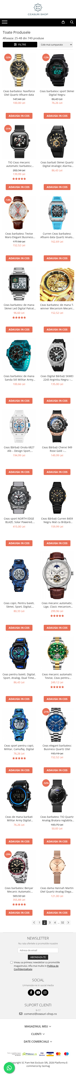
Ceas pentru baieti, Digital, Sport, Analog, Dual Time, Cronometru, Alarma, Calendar (19, 676)
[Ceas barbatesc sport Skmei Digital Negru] (57, 70)
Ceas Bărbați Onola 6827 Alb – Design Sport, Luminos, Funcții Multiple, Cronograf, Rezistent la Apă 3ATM (19, 449)
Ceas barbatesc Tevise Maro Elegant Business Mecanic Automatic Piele (19, 235)
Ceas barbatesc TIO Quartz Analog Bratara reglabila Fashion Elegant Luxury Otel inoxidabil (57, 818)
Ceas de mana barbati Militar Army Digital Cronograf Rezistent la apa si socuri (19, 818)
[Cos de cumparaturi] (63, 22)
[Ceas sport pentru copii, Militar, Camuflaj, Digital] (19, 725)
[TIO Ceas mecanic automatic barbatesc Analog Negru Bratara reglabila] (19, 141)
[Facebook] (31, 992)
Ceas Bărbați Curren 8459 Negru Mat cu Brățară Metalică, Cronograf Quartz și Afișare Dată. (57, 520)
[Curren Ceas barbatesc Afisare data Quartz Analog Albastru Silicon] (57, 213)
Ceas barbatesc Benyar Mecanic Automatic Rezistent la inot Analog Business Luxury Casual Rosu (19, 889)
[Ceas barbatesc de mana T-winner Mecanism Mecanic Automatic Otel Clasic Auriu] (57, 284)
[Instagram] (45, 992)
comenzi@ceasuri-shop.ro (40, 1014)
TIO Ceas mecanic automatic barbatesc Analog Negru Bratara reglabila (19, 164)
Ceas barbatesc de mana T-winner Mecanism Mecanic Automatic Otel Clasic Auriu (57, 306)
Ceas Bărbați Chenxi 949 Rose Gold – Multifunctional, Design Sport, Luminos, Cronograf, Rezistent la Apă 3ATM (57, 449)
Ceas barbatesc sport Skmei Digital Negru (57, 92)
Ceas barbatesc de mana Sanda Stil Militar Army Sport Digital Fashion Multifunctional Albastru (19, 377)
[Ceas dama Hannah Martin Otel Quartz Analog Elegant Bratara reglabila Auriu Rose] (57, 867)
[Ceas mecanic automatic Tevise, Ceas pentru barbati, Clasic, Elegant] (57, 653)
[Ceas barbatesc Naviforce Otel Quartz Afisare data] (19, 70)
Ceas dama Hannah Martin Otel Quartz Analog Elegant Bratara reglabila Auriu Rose (57, 889)
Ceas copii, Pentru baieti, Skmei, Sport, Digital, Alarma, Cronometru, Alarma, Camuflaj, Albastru (19, 604)
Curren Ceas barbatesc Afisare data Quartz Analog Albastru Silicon (57, 235)
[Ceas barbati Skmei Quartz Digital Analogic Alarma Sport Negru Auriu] (57, 141)
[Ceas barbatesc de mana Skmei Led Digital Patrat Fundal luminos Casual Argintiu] (19, 284)
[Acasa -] (38, 9)
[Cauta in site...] (72, 22)
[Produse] (5, 23)
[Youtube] (38, 992)
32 (62, 922)
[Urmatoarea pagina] (68, 922)
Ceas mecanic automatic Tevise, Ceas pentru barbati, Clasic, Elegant (57, 676)
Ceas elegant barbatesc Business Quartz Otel (57, 747)
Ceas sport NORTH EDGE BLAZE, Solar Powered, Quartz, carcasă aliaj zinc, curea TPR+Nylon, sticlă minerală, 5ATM (19, 520)
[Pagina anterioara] (34, 922)
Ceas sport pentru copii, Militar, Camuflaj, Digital (19, 747)
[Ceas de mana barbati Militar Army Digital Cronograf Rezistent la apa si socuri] (19, 796)
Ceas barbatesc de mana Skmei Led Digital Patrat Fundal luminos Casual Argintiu (19, 306)
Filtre (21, 44)
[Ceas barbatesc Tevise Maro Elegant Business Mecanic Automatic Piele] (19, 213)
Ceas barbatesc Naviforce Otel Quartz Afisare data (19, 92)
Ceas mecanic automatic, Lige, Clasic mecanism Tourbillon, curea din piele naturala (57, 604)
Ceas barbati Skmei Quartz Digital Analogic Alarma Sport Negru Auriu (57, 164)
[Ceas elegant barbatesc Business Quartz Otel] (57, 725)
